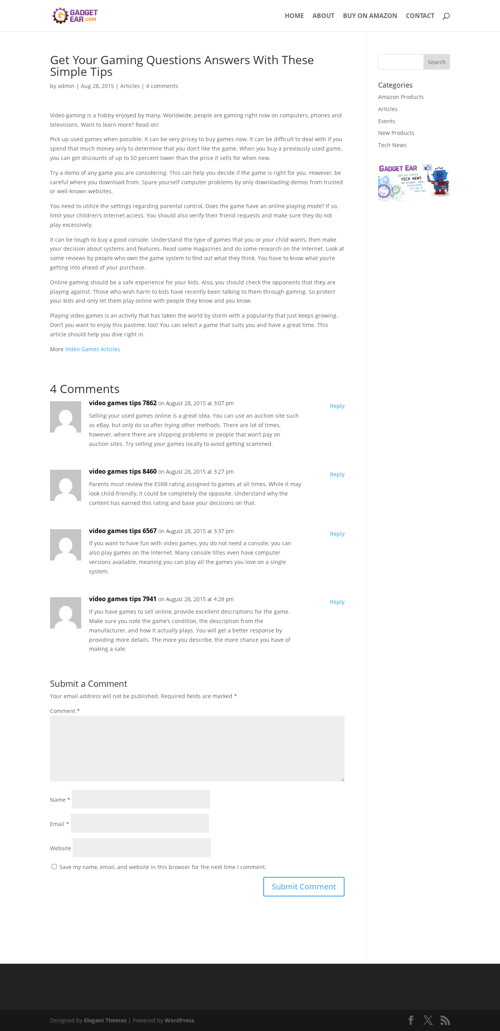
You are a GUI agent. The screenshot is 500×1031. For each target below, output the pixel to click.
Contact (420, 16)
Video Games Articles (92, 349)
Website (60, 848)
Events (386, 121)
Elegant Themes (105, 1020)
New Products (396, 133)
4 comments (162, 86)
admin (66, 86)
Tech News (392, 145)
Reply (337, 406)
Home (294, 16)
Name (60, 799)
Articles (130, 86)
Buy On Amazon (370, 16)
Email (59, 824)
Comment (65, 711)
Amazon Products (401, 97)
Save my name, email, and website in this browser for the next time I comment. (162, 867)
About (323, 16)
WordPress (179, 1020)
